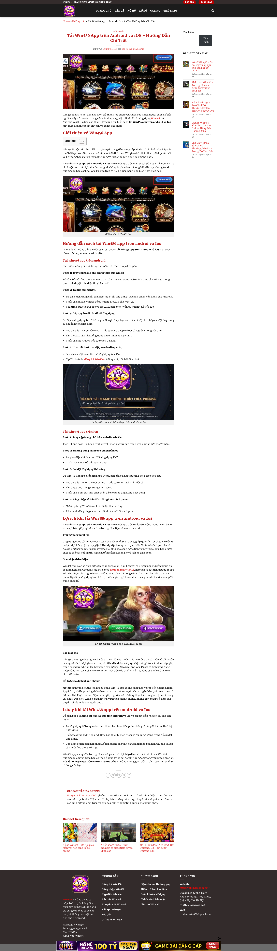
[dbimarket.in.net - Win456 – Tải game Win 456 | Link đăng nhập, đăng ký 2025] (77, 10)
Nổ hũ (132, 10)
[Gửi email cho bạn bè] (118, 775)
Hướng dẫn (78, 21)
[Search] (213, 11)
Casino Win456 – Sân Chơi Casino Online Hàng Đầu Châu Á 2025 (202, 126)
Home (66, 21)
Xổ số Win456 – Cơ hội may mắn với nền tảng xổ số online (78, 848)
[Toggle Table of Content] (80, 141)
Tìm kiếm (188, 32)
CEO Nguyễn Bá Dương (133, 49)
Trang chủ (104, 10)
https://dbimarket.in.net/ (195, 887)
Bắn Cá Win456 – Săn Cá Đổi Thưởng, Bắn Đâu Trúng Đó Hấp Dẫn (203, 147)
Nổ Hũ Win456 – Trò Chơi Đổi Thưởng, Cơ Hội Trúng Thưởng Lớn (157, 848)
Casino (155, 10)
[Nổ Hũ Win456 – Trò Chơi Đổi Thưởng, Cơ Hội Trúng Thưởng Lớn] (157, 832)
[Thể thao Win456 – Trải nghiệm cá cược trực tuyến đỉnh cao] (118, 832)
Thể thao (170, 10)
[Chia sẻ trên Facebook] (108, 775)
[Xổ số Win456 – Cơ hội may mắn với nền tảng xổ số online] (80, 832)
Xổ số (143, 10)
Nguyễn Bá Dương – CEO (81, 795)
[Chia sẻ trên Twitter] (113, 775)
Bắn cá (119, 10)
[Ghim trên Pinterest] (123, 775)
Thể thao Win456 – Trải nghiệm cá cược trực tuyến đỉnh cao (117, 848)
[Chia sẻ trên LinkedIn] (129, 775)
